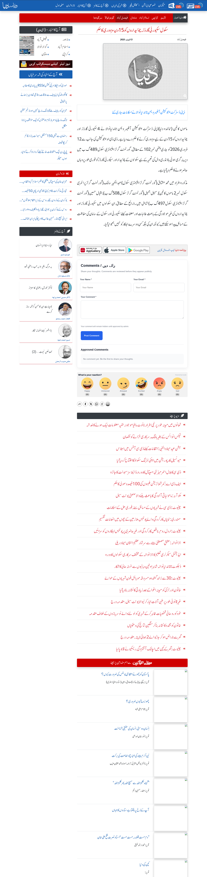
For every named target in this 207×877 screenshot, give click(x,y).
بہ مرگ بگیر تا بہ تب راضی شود (38, 267)
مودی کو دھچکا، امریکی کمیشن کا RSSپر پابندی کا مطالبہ (44, 85)
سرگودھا (97, 18)
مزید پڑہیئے (174, 416)
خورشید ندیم (65, 254)
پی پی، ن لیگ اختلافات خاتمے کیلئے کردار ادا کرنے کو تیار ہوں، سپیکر (44, 155)
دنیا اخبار (178, 18)
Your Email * (139, 279)
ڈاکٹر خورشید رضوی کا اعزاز (40, 288)
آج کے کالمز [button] (99, 5)
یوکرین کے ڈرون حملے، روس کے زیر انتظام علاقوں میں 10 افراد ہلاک (43, 200)
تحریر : (147, 872)
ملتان (133, 18)
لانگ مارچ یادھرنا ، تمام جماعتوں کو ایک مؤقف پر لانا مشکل (44, 123)
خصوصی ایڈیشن (149, 5)
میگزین (161, 5)
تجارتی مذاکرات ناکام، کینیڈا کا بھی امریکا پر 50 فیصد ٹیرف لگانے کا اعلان (46, 191)
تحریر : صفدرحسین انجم (140, 790)
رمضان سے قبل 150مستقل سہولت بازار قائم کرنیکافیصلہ (46, 139)
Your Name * (86, 279)
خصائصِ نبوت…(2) (42, 352)
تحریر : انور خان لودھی (140, 736)
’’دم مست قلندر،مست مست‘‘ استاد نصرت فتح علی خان (123, 837)
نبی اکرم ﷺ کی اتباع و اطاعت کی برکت (130, 756)
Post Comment (91, 335)
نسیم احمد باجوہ (64, 340)
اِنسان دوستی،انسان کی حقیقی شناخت (131, 729)
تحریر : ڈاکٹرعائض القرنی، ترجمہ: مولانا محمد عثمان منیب (129, 763)
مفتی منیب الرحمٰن (62, 361)
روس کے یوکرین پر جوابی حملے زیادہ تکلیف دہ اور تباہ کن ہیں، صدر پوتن (44, 210)
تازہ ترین (70, 5)
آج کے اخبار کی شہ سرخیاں (43, 74)
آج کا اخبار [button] (82, 5)
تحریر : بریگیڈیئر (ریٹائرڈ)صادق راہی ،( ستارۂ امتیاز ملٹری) (127, 682)
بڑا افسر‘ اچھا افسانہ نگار (42, 331)
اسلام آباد (144, 18)
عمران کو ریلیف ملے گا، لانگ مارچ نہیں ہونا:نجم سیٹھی (43, 111)
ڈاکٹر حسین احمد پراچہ (61, 297)
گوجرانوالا (109, 18)
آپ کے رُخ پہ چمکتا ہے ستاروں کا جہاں (130, 810)
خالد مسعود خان (64, 276)
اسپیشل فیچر (134, 5)
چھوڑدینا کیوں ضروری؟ (137, 701)
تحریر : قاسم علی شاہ (142, 709)
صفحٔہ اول (60, 5)
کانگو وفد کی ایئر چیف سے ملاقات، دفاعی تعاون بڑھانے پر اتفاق (44, 98)
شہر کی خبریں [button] (116, 5)
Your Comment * (88, 297)
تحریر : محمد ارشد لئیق (141, 845)
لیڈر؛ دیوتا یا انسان (44, 245)
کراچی (155, 18)
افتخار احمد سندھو (63, 319)
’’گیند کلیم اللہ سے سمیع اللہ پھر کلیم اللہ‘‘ (131, 783)
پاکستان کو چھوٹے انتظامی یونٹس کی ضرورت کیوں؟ (125, 674)
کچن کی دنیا (144, 864)
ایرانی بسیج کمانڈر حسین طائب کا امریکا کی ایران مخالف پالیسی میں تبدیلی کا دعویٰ (45, 219)
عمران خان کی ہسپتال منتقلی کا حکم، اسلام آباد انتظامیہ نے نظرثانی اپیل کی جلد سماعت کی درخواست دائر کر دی (43, 182)
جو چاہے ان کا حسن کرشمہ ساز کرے (39, 309)
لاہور (163, 18)
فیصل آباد (121, 17)
